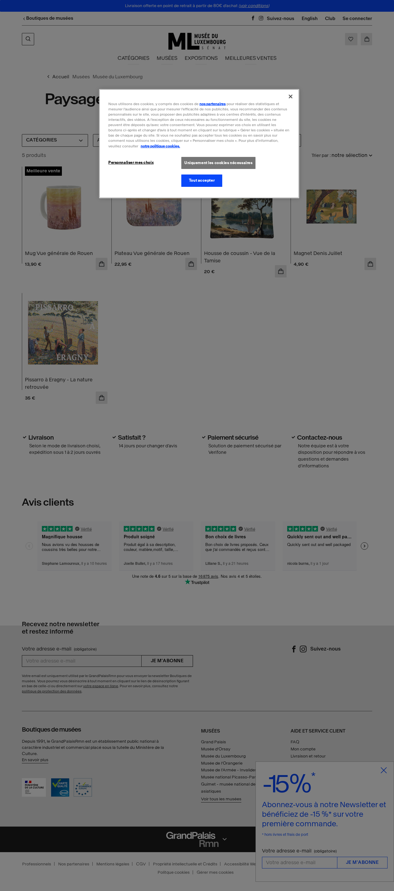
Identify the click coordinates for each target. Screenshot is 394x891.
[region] (199, 143)
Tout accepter (202, 180)
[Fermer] (290, 96)
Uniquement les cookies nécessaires (218, 163)
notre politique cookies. (160, 146)
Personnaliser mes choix (131, 162)
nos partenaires (212, 104)
